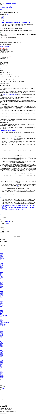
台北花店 (1, 334)
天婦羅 (1, 276)
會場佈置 (1, 333)
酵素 (1, 306)
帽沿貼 (1, 253)
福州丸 (1, 278)
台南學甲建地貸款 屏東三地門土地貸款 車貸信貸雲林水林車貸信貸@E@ (14, 209)
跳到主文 (1, 9)
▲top (1, 225)
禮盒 (1, 352)
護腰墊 (1, 320)
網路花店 (1, 331)
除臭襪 (1, 256)
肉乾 (1, 274)
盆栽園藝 (1, 312)
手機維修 (1, 360)
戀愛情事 (7, 223)
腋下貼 (1, 263)
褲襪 (1, 350)
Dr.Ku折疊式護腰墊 (3, 315)
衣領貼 (1, 284)
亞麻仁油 (1, 302)
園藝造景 (1, 311)
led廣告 (1, 345)
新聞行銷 (1, 366)
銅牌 (1, 341)
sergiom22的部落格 (6, 7)
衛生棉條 (1, 362)
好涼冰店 (1, 259)
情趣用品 (1, 355)
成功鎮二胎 (18, 185)
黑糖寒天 (1, 323)
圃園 (1, 373)
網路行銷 (1, 364)
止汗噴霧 (1, 265)
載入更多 (2, 227)
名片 (3, 18)
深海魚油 (1, 305)
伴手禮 (1, 272)
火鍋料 (1, 277)
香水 (1, 371)
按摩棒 (1, 356)
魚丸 (1, 275)
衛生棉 (1, 361)
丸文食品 (1, 267)
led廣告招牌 (2, 343)
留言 (9, 221)
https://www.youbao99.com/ (4, 46)
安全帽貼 (1, 291)
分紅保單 (1, 310)
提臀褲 (1, 377)
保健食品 (1, 301)
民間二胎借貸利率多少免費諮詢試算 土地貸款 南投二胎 (16, 22)
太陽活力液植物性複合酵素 (4, 322)
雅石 (1, 313)
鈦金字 (1, 346)
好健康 (1, 300)
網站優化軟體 (2, 325)
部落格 (3, 17)
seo (0, 365)
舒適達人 (1, 363)
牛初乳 (1, 304)
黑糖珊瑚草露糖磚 (3, 324)
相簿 (3, 16)
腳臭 (1, 255)
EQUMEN (2, 376)
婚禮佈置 (1, 332)
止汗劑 (1, 264)
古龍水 (1, 372)
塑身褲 (1, 375)
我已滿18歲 (2, 413)
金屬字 (1, 342)
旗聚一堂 (1, 268)
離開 (5, 413)
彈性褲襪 (1, 351)
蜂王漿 (1, 303)
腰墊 (1, 319)
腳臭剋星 (1, 254)
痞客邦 (7, 221)
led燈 (1, 344)
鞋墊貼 (1, 266)
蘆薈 (1, 367)
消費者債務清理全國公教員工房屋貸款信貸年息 (9, 94)
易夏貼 (1, 262)
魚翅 (1, 281)
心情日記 (8, 14)
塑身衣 (1, 374)
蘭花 (1, 314)
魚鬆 (1, 273)
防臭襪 (1, 257)
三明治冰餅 (2, 258)
